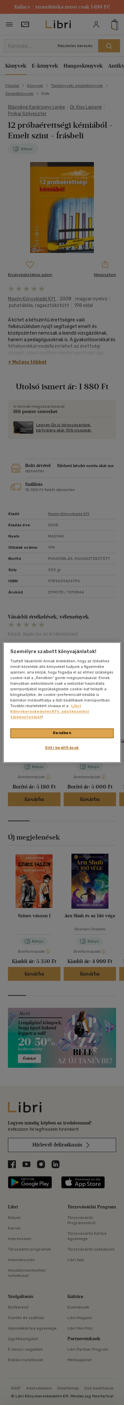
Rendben (62, 733)
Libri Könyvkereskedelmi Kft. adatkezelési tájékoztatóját (49, 712)
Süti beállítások (62, 748)
